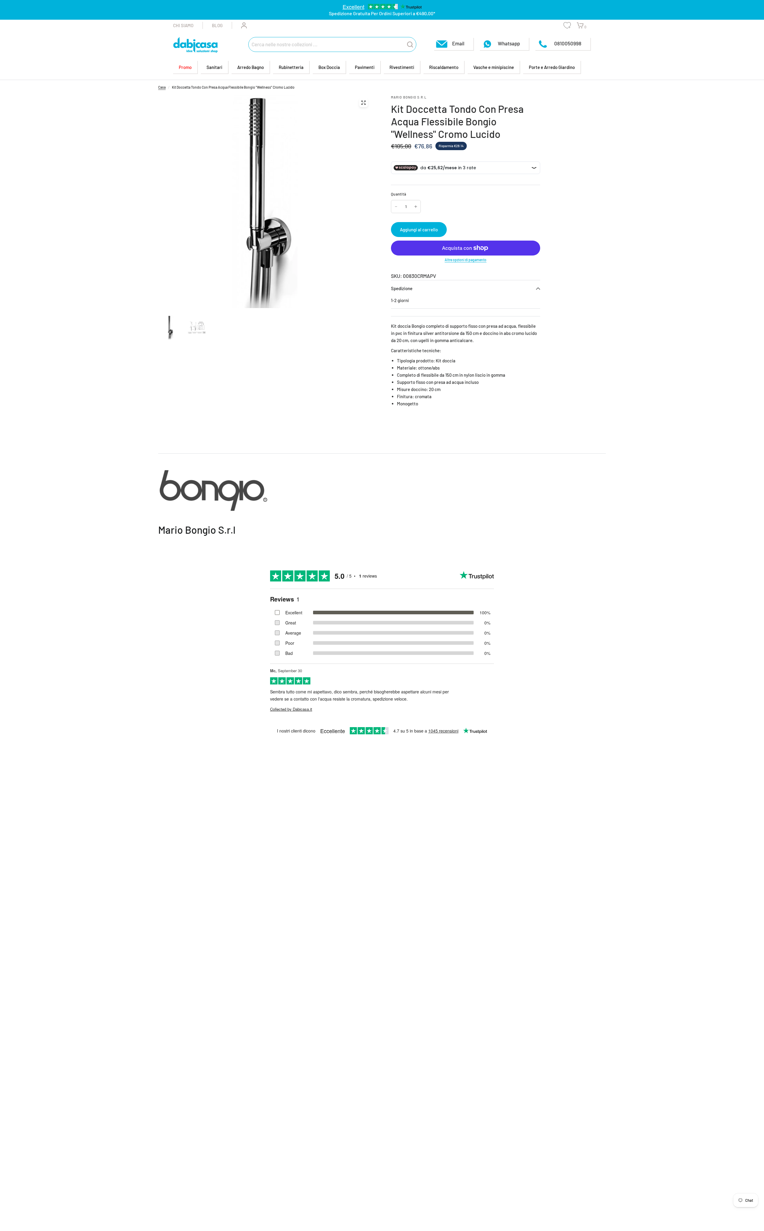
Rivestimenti (401, 67)
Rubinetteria (291, 67)
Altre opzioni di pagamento (465, 259)
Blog (217, 25)
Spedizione (401, 288)
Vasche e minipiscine (493, 67)
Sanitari (214, 67)
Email (458, 43)
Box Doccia (329, 67)
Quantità (398, 194)
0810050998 (567, 43)
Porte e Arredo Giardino (552, 67)
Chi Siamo (183, 25)
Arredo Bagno (250, 67)
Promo (185, 67)
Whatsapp (509, 43)
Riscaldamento (443, 67)
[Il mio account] (239, 25)
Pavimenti (365, 67)
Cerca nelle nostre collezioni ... (285, 44)
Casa (162, 87)
